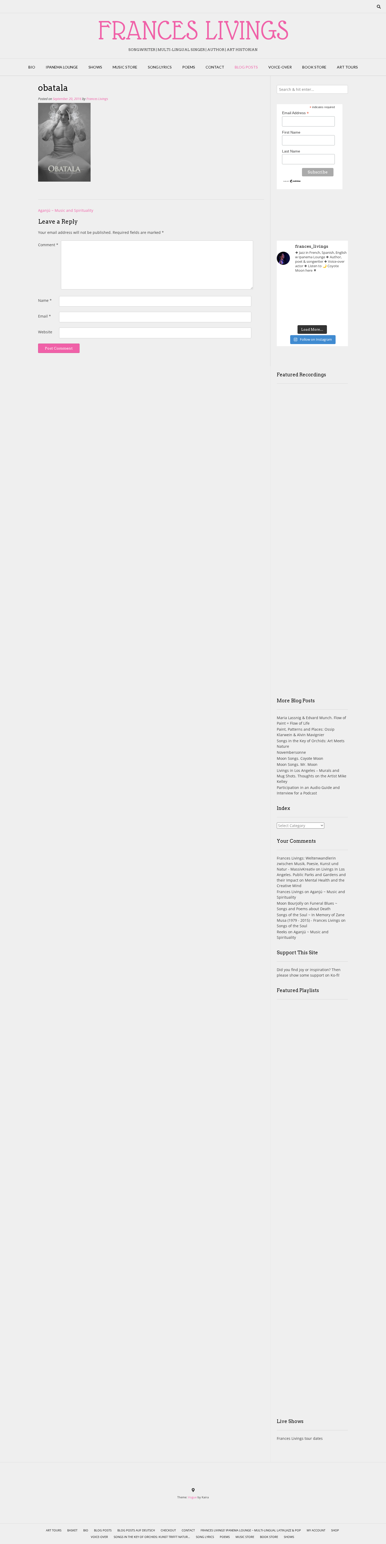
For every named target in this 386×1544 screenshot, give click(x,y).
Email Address (295, 112)
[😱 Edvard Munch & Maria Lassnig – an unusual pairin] (288, 285)
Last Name (291, 151)
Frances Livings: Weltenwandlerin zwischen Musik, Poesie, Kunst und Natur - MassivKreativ (307, 864)
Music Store (125, 67)
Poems (188, 67)
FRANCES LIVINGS (193, 30)
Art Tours (347, 67)
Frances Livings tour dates (300, 1438)
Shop (335, 1530)
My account (316, 1530)
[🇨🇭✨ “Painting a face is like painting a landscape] (312, 285)
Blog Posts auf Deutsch (136, 1530)
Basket (72, 1530)
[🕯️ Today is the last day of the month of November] (288, 299)
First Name (291, 132)
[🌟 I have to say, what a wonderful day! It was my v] (312, 299)
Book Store (314, 67)
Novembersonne (291, 752)
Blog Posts (246, 67)
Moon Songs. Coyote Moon (300, 758)
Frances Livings (97, 99)
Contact (215, 67)
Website (45, 331)
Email (44, 316)
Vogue (192, 1497)
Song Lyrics (160, 67)
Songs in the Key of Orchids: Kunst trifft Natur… (152, 1537)
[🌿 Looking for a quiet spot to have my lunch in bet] (288, 314)
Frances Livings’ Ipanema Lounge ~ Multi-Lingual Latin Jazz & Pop (251, 1530)
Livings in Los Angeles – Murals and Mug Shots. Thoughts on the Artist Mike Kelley (311, 776)
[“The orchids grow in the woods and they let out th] (312, 314)
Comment (48, 244)
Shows (95, 67)
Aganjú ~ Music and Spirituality (65, 210)
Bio (31, 67)
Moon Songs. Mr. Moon (297, 764)
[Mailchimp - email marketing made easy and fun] (292, 181)
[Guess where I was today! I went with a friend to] (337, 285)
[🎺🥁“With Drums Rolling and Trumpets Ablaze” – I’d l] (337, 314)
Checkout (168, 1530)
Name (45, 300)
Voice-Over (280, 67)
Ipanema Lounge (62, 67)
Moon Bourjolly (290, 903)
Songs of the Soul (292, 925)
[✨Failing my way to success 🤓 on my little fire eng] (337, 299)
